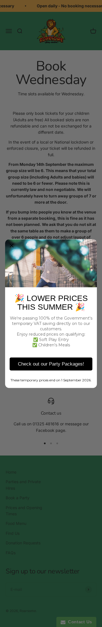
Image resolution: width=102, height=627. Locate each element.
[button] (11, 245)
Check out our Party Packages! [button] (51, 363)
